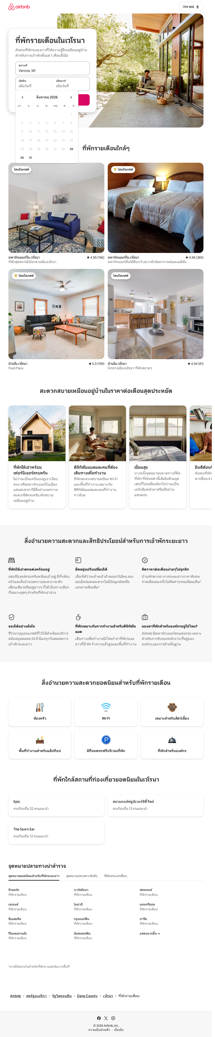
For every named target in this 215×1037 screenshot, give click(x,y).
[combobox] (52, 70)
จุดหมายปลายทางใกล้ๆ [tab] (81, 876)
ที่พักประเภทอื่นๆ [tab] (115, 876)
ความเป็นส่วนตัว (99, 1030)
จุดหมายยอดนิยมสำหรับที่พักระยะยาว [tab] (33, 876)
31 (30, 158)
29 (71, 149)
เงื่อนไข (118, 1030)
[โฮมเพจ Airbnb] (19, 6)
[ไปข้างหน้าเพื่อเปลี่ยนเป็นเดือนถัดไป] (71, 97)
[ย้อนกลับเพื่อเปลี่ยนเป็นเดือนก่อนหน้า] (22, 97)
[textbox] (34, 86)
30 (22, 158)
